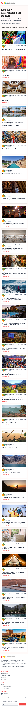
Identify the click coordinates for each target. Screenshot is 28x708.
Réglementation (5, 688)
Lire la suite (4, 51)
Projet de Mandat (5, 675)
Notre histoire (4, 673)
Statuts (2, 684)
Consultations (4, 679)
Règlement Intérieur (6, 686)
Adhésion (3, 677)
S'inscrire (22, 704)
